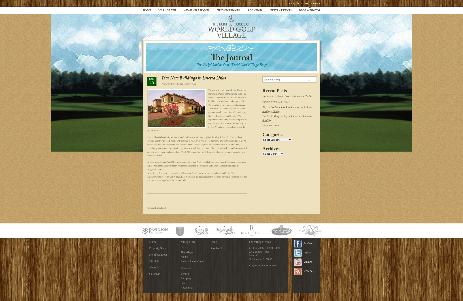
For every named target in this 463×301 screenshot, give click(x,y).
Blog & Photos (309, 10)
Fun (183, 283)
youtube (308, 261)
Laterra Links (230, 90)
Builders (303, 3)
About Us (155, 267)
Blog (214, 242)
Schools (185, 273)
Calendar (154, 274)
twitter (307, 252)
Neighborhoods (229, 10)
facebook (308, 243)
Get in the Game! (270, 125)
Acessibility (187, 287)
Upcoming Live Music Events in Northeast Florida (287, 96)
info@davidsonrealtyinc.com (263, 265)
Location (255, 10)
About (292, 3)
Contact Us (218, 248)
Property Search (158, 248)
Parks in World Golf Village (276, 101)
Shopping (186, 278)
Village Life (167, 10)
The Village (187, 252)
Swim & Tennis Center (192, 261)
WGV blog (309, 271)
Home (147, 10)
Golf (183, 247)
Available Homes (196, 10)
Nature (184, 256)
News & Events (281, 10)
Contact (315, 3)
